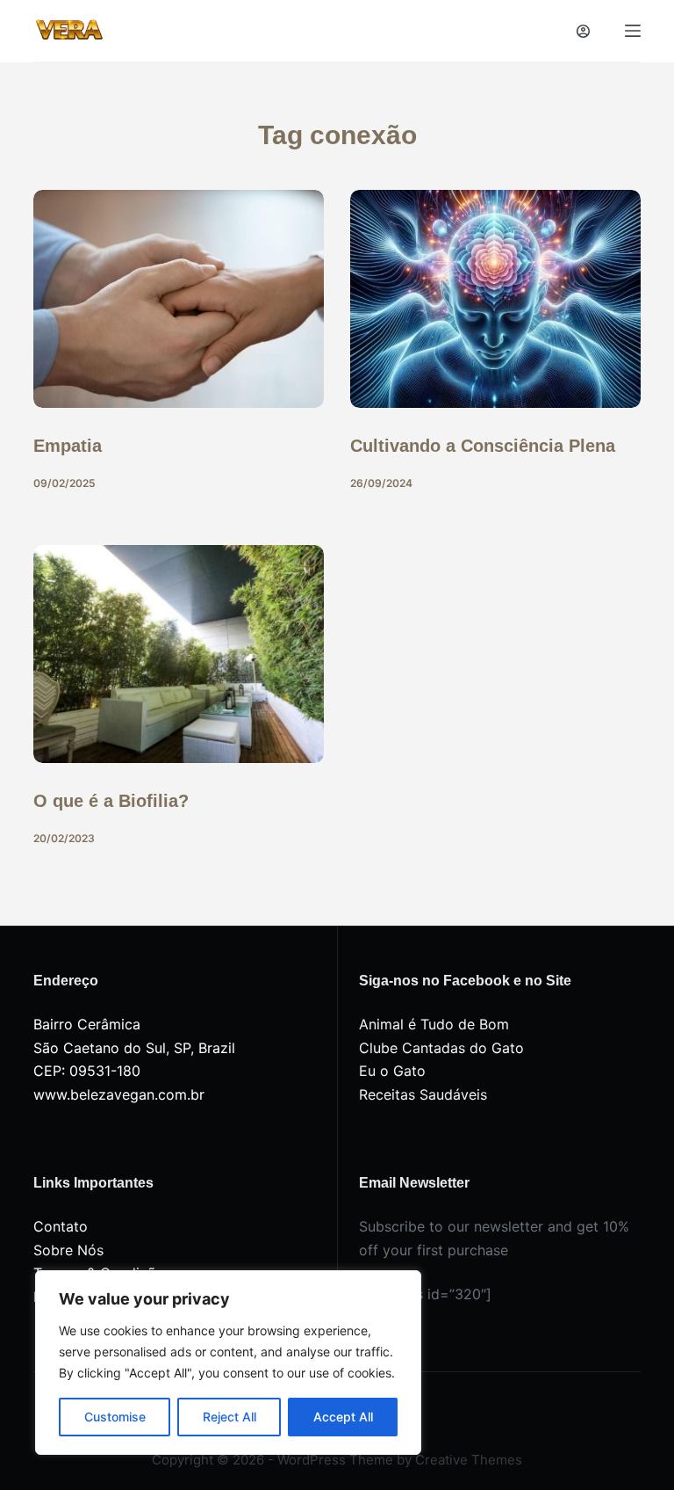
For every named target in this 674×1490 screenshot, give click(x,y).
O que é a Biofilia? (111, 800)
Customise (115, 1416)
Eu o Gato (392, 1070)
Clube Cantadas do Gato (441, 1048)
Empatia (67, 445)
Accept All (343, 1416)
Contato (60, 1226)
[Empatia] (178, 299)
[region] (228, 1362)
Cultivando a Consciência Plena (482, 445)
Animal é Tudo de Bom (434, 1024)
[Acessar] (583, 31)
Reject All (229, 1416)
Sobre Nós (68, 1250)
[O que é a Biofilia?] (178, 654)
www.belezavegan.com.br (118, 1094)
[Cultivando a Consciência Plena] (495, 299)
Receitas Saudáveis (423, 1094)
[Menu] (633, 31)
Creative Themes (468, 1459)
